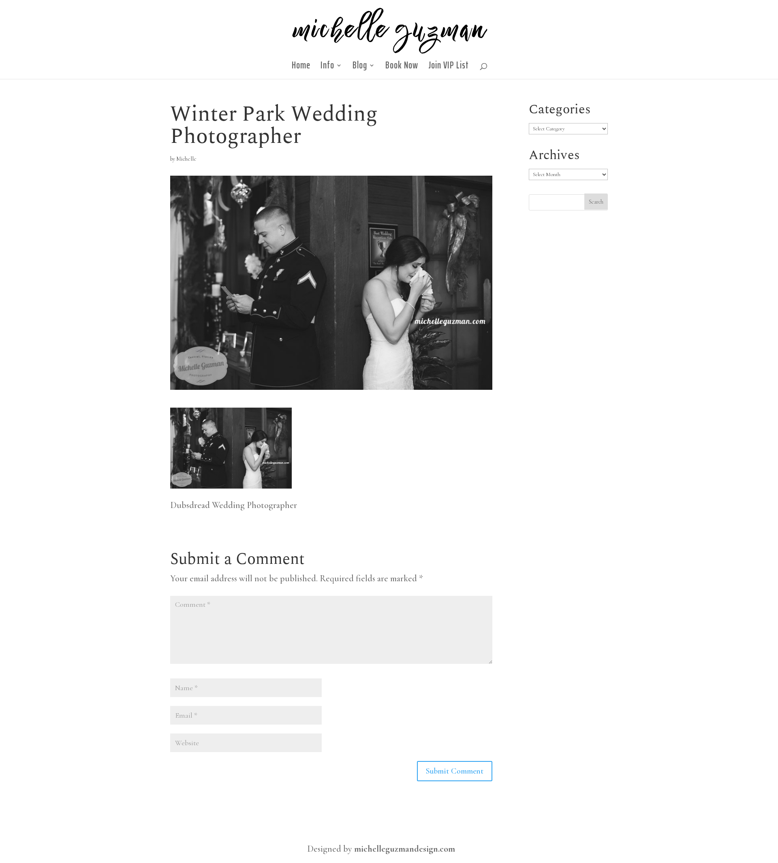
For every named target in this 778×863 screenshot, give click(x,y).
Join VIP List (448, 67)
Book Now (401, 67)
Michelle (186, 158)
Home (301, 67)
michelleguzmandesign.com (404, 849)
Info (327, 67)
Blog (360, 67)
